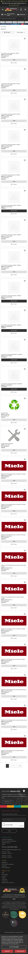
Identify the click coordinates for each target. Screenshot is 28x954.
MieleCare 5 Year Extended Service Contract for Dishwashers (13, 689)
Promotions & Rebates (7, 864)
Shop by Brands (6, 867)
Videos (3, 877)
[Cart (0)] (25, 9)
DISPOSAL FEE (4, 413)
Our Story (4, 876)
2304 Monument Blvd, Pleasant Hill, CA (15, 3)
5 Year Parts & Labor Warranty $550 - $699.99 (10, 144)
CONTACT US (7, 801)
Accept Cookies (20, 951)
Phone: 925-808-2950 (9, 847)
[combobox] (20, 32)
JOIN (9, 831)
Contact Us (4, 881)
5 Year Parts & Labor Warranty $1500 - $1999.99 (11, 234)
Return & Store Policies (8, 882)
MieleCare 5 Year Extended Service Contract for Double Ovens (14, 720)
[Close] (26, 936)
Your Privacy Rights (14, 946)
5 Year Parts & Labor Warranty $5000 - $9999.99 (11, 325)
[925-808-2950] (21, 9)
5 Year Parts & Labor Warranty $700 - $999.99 (10, 175)
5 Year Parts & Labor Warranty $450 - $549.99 (10, 114)
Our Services (5, 874)
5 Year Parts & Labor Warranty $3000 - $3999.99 (11, 265)
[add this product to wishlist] (25, 38)
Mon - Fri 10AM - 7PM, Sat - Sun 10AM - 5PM (15, 1)
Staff (3, 872)
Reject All (7, 951)
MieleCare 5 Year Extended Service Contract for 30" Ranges (13, 474)
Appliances (4, 862)
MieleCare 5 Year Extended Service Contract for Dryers (12, 750)
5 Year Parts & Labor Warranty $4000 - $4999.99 (11, 295)
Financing (4, 879)
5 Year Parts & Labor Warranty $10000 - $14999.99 (11, 354)
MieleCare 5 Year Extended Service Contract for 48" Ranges (13, 534)
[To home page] (12, 10)
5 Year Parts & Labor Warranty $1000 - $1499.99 (11, 205)
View (14, 59)
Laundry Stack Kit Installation (7, 443)
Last (20, 765)
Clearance (4, 866)
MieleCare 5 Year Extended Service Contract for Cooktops (13, 659)
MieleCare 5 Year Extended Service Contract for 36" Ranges (13, 504)
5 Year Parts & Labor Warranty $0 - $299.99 (10, 53)
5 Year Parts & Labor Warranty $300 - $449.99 (10, 83)
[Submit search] (25, 18)
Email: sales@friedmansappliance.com (11, 849)
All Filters (8, 32)
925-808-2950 (15, 5)
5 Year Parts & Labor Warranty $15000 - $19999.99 (11, 383)
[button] (2, 9)
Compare (15, 62)
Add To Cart (14, 210)
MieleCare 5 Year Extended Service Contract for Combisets (13, 628)
